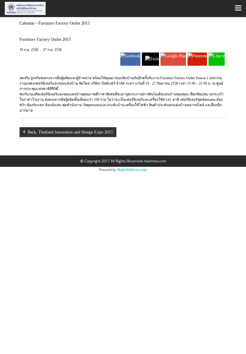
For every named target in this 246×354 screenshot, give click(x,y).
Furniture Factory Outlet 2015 (64, 23)
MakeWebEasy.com (132, 170)
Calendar (27, 23)
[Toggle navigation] (238, 8)
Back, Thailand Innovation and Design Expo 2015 (69, 132)
